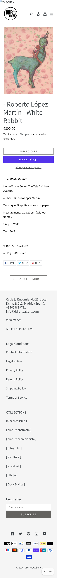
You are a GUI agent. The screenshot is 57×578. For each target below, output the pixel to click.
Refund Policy (14, 379)
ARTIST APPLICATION (19, 329)
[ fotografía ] (14, 448)
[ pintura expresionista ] (21, 439)
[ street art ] (13, 466)
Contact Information (19, 352)
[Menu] (51, 13)
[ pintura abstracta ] (18, 430)
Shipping (25, 134)
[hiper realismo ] (16, 421)
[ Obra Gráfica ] (15, 484)
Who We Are (13, 320)
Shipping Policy (16, 388)
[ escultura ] (13, 457)
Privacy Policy (14, 370)
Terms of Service (16, 397)
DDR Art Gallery (33, 567)
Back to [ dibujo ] (30, 279)
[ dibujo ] (11, 475)
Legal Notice (14, 361)
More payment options (28, 167)
